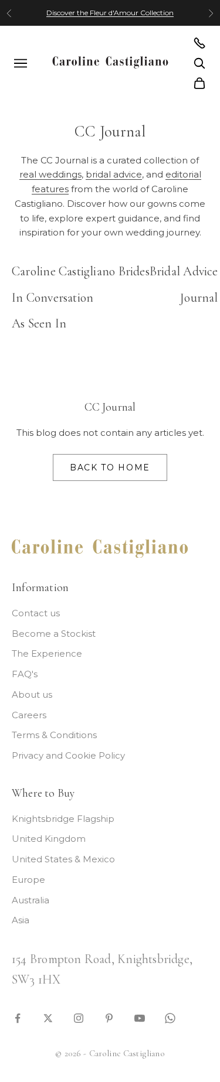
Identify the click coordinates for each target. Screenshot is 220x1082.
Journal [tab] (199, 297)
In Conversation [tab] (52, 297)
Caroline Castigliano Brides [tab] (81, 271)
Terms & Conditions (54, 734)
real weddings (50, 174)
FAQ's (25, 674)
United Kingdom (49, 838)
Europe (28, 879)
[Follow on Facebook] (17, 1017)
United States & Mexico (63, 859)
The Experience (47, 653)
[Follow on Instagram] (78, 1017)
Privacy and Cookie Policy (68, 755)
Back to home (110, 467)
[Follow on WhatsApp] (170, 1017)
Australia (30, 900)
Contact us (36, 613)
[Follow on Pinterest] (109, 1017)
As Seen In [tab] (39, 323)
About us (32, 694)
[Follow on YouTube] (139, 1017)
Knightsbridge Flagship (63, 818)
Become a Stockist (54, 633)
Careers (29, 715)
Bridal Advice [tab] (184, 271)
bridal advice (114, 174)
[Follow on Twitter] (48, 1017)
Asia (20, 920)
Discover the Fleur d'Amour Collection (110, 12)
